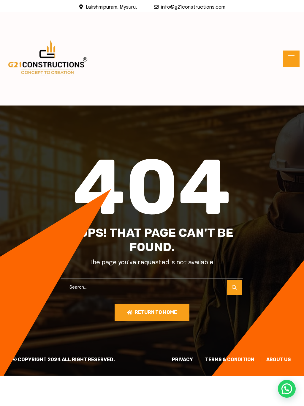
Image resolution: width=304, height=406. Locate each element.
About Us (278, 359)
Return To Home (156, 312)
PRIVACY (182, 359)
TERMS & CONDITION (229, 359)
